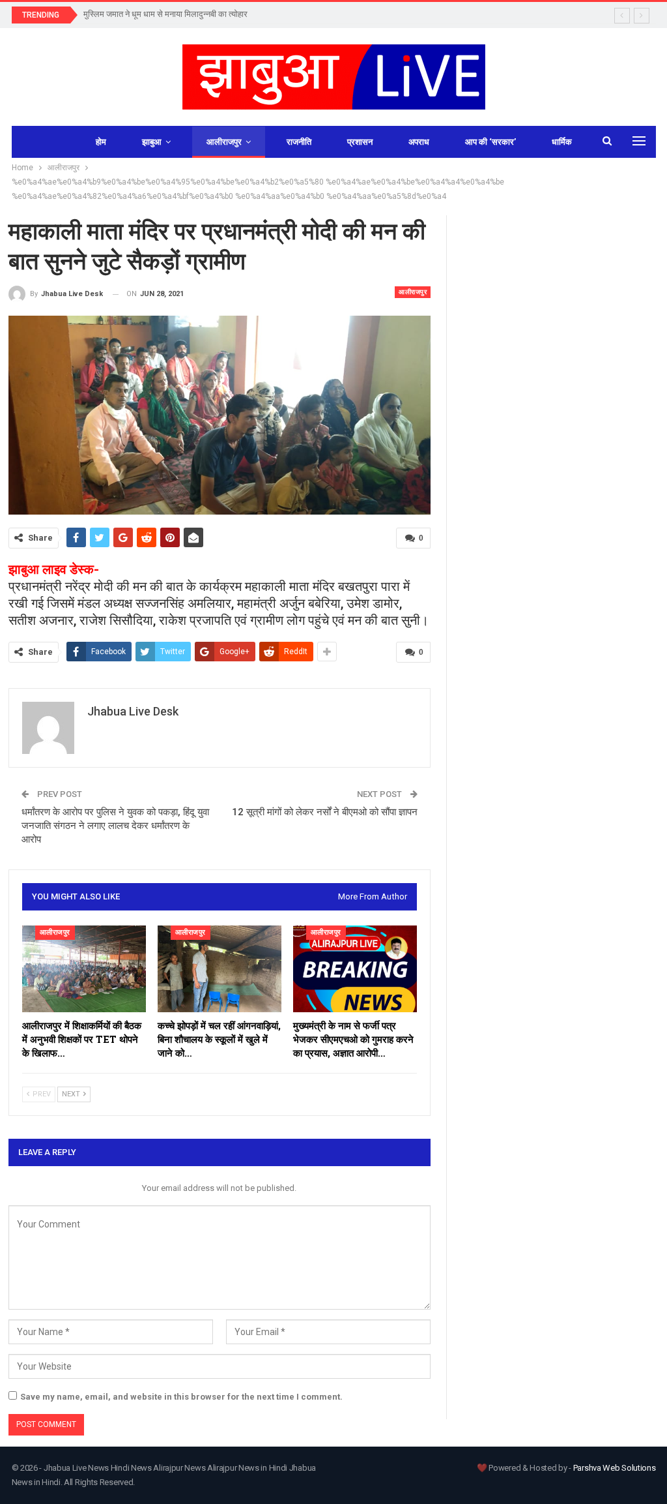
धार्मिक (562, 142)
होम (101, 142)
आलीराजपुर (224, 142)
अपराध (418, 142)
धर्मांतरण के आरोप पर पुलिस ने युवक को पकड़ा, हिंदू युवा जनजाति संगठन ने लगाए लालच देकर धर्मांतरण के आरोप (115, 825)
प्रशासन (360, 142)
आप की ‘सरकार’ (490, 142)
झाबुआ (152, 142)
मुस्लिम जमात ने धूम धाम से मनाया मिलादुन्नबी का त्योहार (165, 14)
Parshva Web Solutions (614, 1468)
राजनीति (299, 142)
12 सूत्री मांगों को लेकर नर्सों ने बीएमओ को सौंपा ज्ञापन (325, 812)
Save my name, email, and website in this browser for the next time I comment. (181, 1397)
